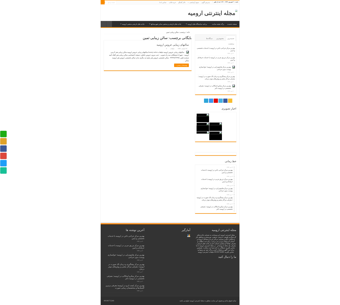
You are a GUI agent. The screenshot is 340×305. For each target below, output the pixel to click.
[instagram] (124, 2)
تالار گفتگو (181, 2)
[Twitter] (129, 2)
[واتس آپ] (119, 2)
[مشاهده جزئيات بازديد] (188, 235)
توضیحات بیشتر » (181, 65)
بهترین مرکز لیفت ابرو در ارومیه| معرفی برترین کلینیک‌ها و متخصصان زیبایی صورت (125, 286)
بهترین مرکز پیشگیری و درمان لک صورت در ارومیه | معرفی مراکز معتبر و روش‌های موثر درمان (126, 266)
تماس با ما (162, 2)
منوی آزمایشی (194, 2)
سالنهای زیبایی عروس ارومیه (173, 44)
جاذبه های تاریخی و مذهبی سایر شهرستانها (166, 24)
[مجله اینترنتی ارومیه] (212, 12)
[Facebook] (132, 2)
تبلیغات (172, 48)
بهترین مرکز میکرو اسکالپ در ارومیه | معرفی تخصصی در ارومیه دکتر (125, 277)
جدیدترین (230, 38)
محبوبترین (220, 38)
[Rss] (134, 2)
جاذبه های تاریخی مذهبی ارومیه (133, 24)
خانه (188, 32)
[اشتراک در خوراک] (104, 38)
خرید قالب (172, 2)
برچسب (231, 44)
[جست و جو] (103, 2)
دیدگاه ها (209, 38)
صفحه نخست (232, 24)
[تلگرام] (121, 2)
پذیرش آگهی (205, 2)
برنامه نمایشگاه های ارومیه (197, 24)
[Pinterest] (127, 2)
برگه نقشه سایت (218, 24)
